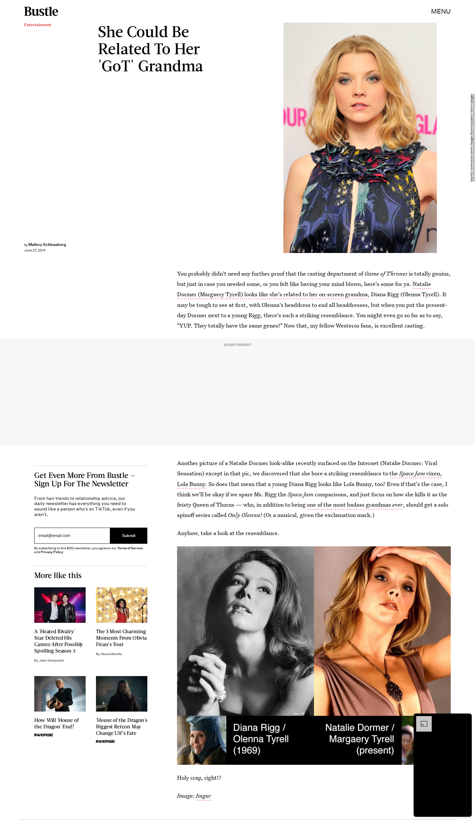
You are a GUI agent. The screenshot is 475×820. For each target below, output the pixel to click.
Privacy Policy (52, 552)
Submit (129, 536)
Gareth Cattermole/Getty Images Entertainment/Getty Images (472, 138)
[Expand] (421, 719)
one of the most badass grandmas (349, 504)
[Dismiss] (464, 719)
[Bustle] (41, 11)
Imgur (203, 795)
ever (397, 504)
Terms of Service (130, 548)
